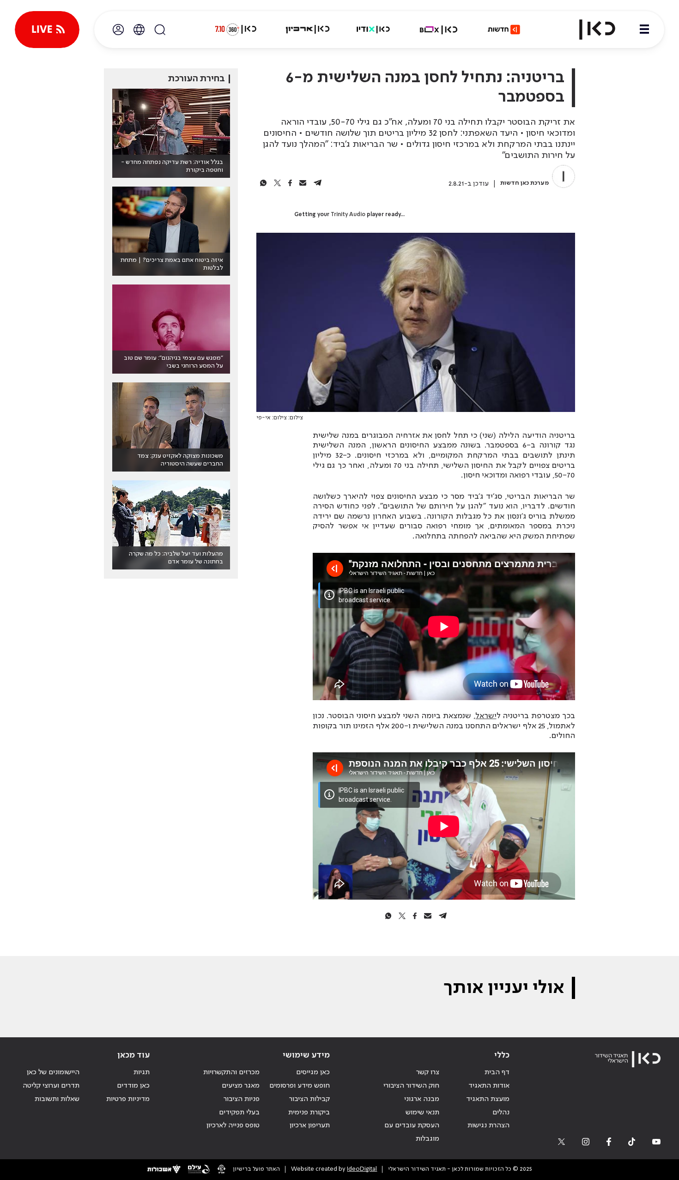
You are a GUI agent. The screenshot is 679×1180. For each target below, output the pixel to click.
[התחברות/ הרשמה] (118, 29)
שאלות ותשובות (57, 1099)
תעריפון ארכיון (310, 1125)
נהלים (500, 1112)
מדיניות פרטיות (128, 1099)
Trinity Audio (348, 215)
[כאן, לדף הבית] (589, 30)
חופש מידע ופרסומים (299, 1085)
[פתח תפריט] (644, 29)
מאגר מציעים (241, 1085)
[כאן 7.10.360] (235, 29)
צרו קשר (427, 1072)
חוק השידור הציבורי (411, 1085)
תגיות (141, 1072)
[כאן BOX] (438, 29)
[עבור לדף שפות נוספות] (139, 29)
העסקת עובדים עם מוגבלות (411, 1132)
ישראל (486, 716)
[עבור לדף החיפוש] (160, 29)
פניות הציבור (242, 1099)
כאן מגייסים (313, 1072)
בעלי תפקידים (239, 1112)
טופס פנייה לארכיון (233, 1125)
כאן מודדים (133, 1085)
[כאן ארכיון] (307, 29)
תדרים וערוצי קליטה (51, 1085)
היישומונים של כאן (53, 1072)
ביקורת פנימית (309, 1112)
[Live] (47, 29)
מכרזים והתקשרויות (231, 1072)
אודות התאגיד (488, 1085)
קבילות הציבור (309, 1099)
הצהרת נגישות (488, 1125)
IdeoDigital (362, 1169)
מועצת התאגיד (487, 1099)
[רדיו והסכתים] (373, 29)
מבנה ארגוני (421, 1099)
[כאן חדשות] (503, 29)
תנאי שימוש (422, 1112)
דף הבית (497, 1072)
